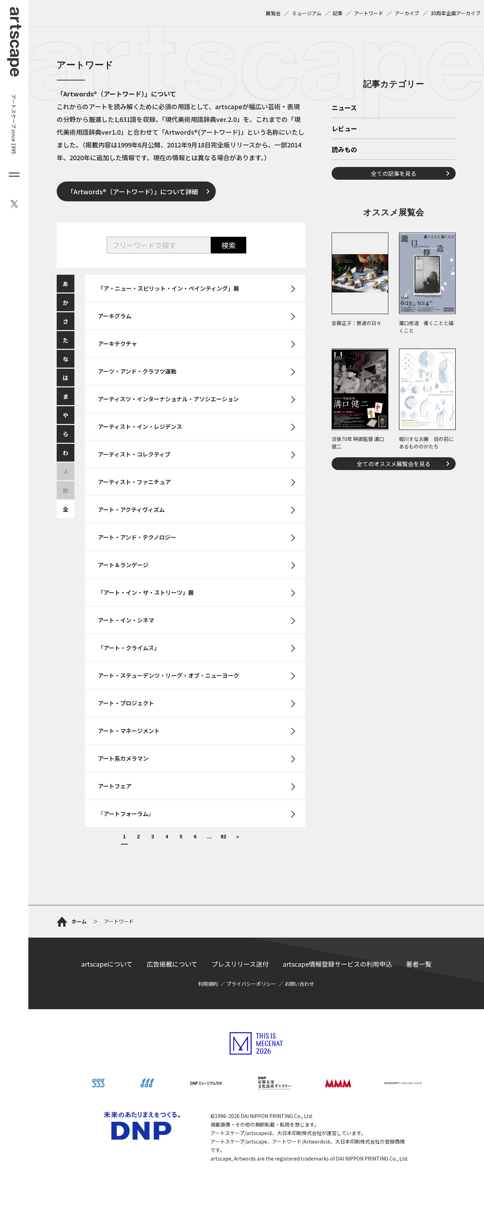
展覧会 (273, 13)
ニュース (344, 108)
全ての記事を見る (393, 173)
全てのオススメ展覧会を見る (393, 463)
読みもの (344, 150)
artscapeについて (107, 963)
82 (223, 836)
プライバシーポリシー (251, 983)
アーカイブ (407, 13)
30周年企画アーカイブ (455, 13)
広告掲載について (172, 963)
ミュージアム (306, 13)
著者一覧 (419, 963)
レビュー (344, 129)
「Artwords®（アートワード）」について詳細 (132, 191)
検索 (228, 245)
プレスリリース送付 (240, 963)
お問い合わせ (299, 983)
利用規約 (208, 983)
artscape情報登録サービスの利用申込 (337, 963)
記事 (338, 13)
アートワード (368, 13)
